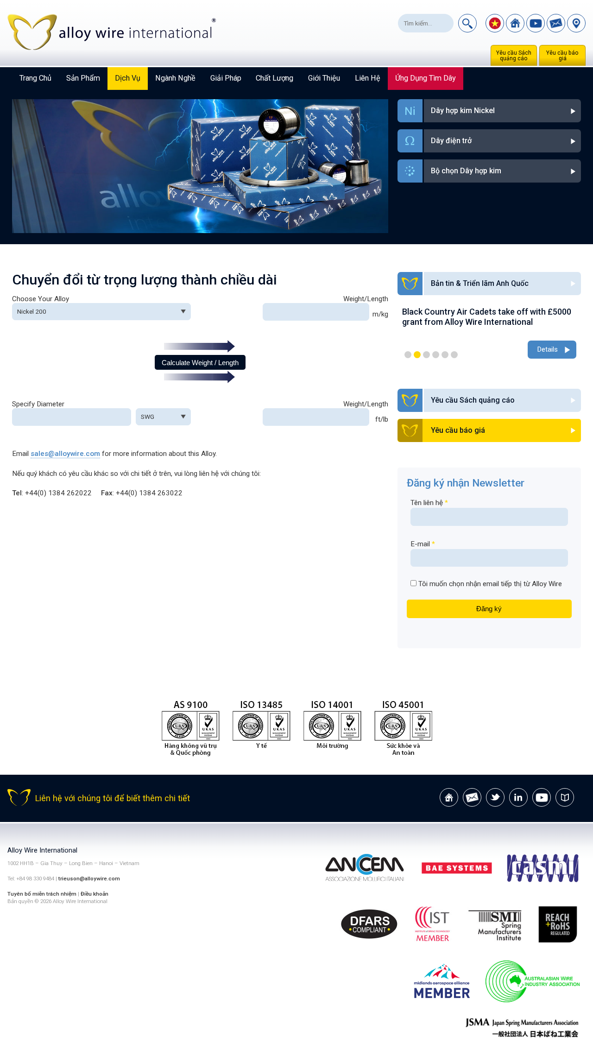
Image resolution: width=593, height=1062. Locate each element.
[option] (489, 334)
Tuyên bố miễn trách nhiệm (42, 894)
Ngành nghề (175, 78)
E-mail (422, 544)
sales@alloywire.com (65, 453)
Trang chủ (35, 78)
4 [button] (435, 354)
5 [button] (445, 354)
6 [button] (454, 354)
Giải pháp (225, 78)
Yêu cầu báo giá (562, 56)
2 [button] (417, 354)
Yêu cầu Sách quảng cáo (513, 56)
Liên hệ (367, 78)
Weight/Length (365, 299)
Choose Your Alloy (40, 299)
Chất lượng (274, 78)
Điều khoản (94, 894)
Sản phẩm (83, 78)
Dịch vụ (127, 78)
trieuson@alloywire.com (89, 878)
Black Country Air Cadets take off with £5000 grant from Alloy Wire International (486, 317)
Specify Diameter (38, 404)
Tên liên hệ (429, 503)
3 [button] (426, 354)
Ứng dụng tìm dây (425, 78)
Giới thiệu (324, 78)
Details (547, 349)
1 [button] (407, 354)
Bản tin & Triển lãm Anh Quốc (480, 283)
